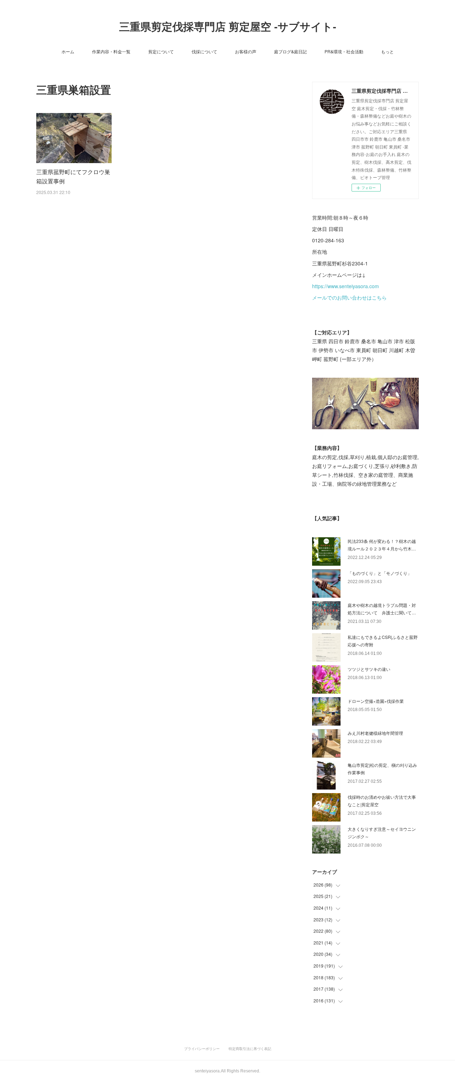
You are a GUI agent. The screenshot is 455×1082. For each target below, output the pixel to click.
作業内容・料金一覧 (111, 51)
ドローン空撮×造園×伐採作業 (376, 701)
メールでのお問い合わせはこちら (349, 297)
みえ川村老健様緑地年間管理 (375, 733)
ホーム (67, 51)
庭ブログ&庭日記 (290, 51)
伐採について (204, 51)
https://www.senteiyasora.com (345, 286)
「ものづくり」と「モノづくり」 (380, 573)
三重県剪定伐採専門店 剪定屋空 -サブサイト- (227, 27)
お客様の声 (245, 51)
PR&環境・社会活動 (344, 51)
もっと (387, 51)
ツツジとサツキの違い (369, 669)
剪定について (161, 51)
